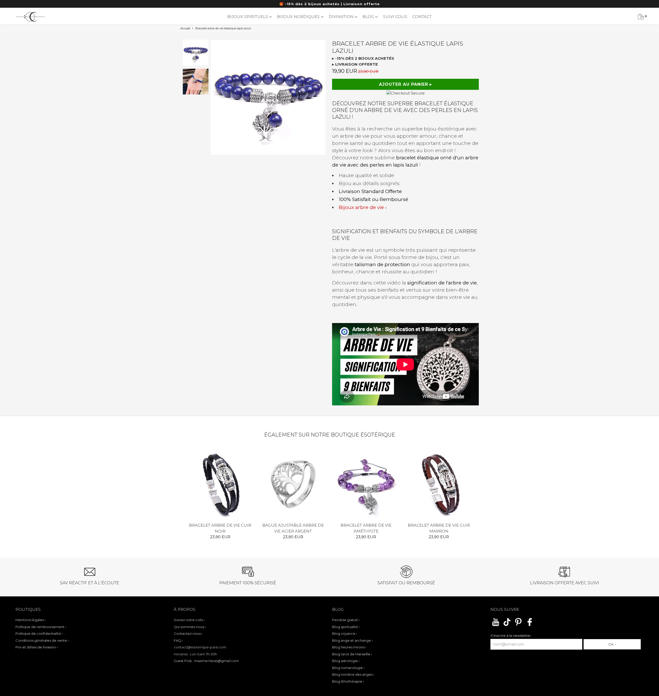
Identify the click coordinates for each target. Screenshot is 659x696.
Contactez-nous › (188, 633)
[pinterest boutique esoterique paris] (518, 625)
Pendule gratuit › (346, 620)
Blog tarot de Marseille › (352, 654)
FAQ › (178, 640)
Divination (341, 16)
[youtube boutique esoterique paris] (495, 625)
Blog (368, 16)
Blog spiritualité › (346, 627)
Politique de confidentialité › (39, 633)
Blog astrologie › (346, 661)
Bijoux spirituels (248, 16)
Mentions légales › (30, 620)
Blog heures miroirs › (349, 647)
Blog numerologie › (348, 668)
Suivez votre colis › (189, 620)
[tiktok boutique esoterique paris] (507, 625)
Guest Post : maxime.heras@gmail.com (206, 661)
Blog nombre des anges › (353, 674)
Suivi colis (395, 16)
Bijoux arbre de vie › (363, 207)
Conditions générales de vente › (42, 640)
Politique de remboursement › (40, 627)
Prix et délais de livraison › (36, 647)
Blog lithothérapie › (348, 681)
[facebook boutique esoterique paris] (529, 625)
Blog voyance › (344, 633)
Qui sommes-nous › (190, 627)
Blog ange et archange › (352, 640)
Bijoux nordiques (299, 16)
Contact (422, 16)
